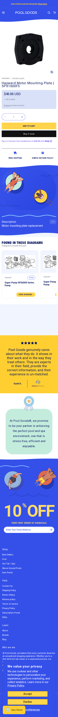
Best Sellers (7, 554)
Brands (5, 635)
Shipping (7, 105)
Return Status (8, 595)
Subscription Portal (11, 612)
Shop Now (42, 4)
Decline (27, 701)
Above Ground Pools (11, 568)
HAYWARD (6, 78)
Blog (4, 639)
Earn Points (7, 572)
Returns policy (8, 599)
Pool (4, 559)
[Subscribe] (51, 530)
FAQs (4, 617)
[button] (3, 12)
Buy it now (29, 134)
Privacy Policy (8, 608)
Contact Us (7, 586)
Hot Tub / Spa (8, 563)
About (5, 630)
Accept (27, 694)
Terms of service (10, 604)
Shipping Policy (9, 590)
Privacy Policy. (15, 685)
